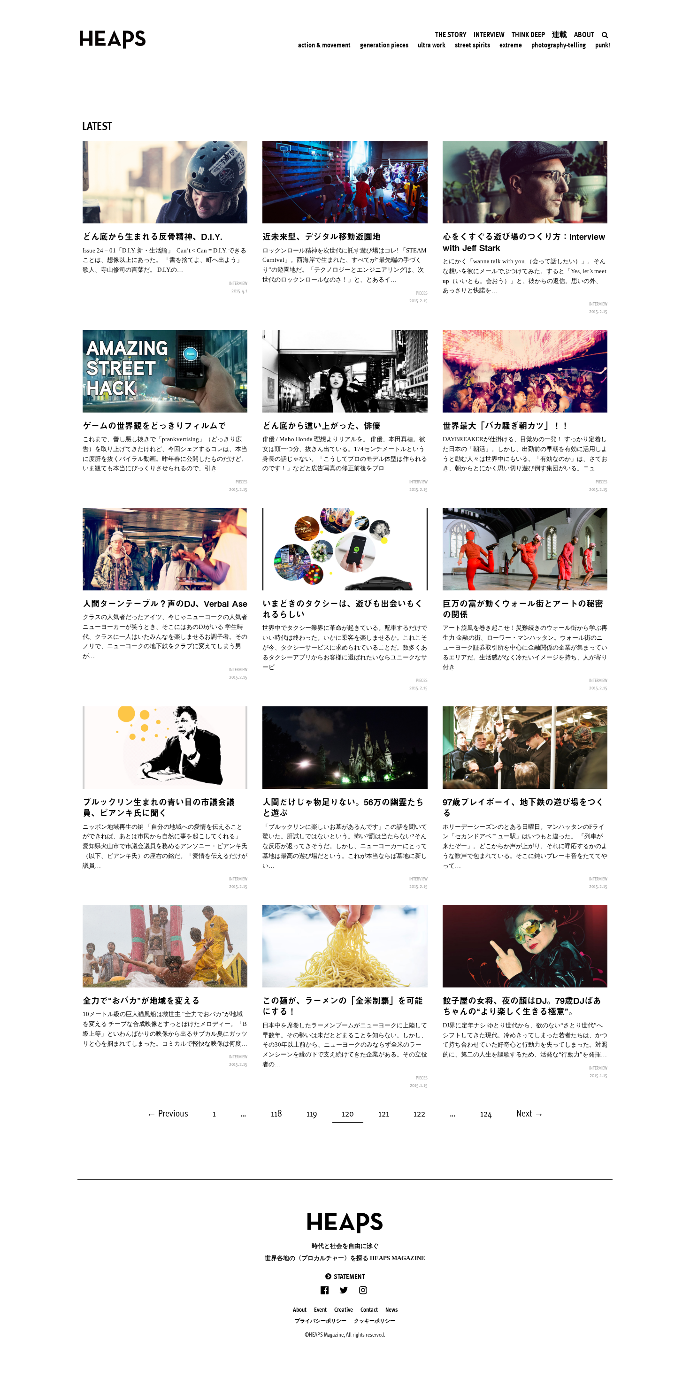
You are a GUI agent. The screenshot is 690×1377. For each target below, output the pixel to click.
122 (421, 1111)
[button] (345, 1276)
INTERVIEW (238, 283)
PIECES (422, 293)
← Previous (167, 1113)
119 (314, 1111)
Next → (530, 1113)
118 (278, 1111)
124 (488, 1111)
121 (386, 1111)
